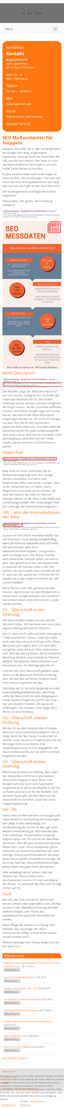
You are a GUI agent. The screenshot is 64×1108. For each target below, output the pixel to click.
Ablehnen (25, 1105)
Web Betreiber (15, 116)
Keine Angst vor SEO (15, 1035)
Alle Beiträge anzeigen (14, 1058)
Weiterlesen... (12, 969)
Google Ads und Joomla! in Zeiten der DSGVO (28, 1021)
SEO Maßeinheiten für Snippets (21, 1010)
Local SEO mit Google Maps (18, 977)
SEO (17, 946)
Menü (9, 29)
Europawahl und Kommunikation (22, 999)
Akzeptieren (8, 1105)
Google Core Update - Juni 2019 (21, 988)
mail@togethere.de (18, 104)
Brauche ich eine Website (18, 1046)
